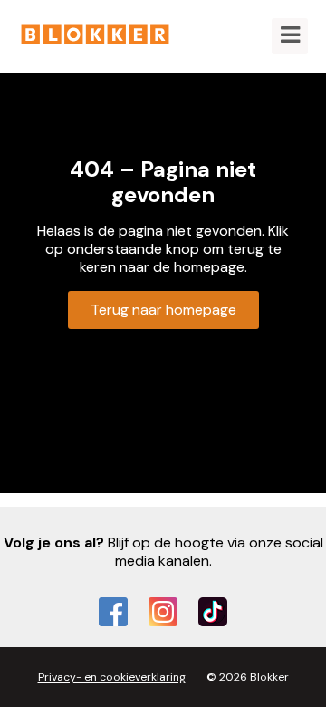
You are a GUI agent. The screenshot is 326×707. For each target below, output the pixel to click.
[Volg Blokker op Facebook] (113, 611)
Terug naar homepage (163, 309)
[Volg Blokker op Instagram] (163, 611)
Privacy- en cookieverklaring (112, 677)
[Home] (95, 36)
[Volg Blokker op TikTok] (212, 611)
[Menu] (290, 36)
